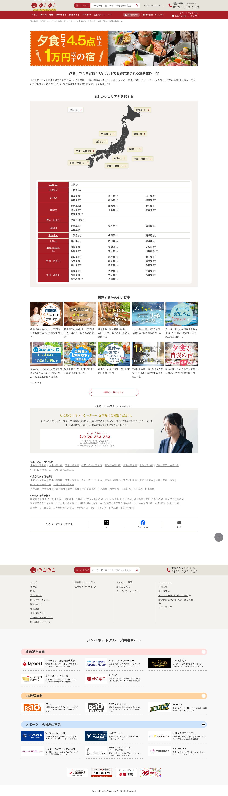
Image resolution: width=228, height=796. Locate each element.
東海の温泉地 (130, 480)
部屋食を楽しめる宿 (40, 507)
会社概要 (163, 591)
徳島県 (151, 261)
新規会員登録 (132, 14)
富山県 (76, 241)
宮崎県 (151, 275)
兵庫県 (76, 251)
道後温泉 (126, 488)
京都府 (113, 247)
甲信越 (106, 134)
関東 (133, 149)
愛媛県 (113, 265)
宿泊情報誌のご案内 (85, 582)
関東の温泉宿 (72, 465)
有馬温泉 (102, 488)
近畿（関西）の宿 (165, 480)
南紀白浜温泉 (89, 488)
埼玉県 (76, 210)
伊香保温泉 (59, 488)
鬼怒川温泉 (73, 488)
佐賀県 (113, 271)
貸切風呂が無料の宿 (87, 503)
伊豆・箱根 (141, 158)
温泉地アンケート (84, 586)
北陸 (99, 141)
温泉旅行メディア (102, 15)
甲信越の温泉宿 (113, 465)
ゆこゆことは (165, 582)
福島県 (151, 200)
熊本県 (76, 275)
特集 (51, 14)
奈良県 (113, 251)
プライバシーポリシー (127, 591)
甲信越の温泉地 (113, 480)
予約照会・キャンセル (41, 617)
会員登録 (34, 608)
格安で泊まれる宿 (174, 499)
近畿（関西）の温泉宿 (167, 465)
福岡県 (76, 271)
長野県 (113, 235)
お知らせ (163, 586)
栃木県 (76, 205)
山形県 (113, 200)
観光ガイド (74, 14)
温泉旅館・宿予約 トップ (41, 21)
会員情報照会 (37, 613)
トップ (34, 14)
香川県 (76, 265)
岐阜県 (113, 225)
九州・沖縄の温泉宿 (63, 469)
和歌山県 (152, 251)
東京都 (151, 210)
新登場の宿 (82, 507)
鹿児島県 (77, 279)
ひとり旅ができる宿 (63, 507)
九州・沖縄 (77, 162)
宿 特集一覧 (60, 21)
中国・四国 (83, 151)
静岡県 (76, 225)
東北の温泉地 (56, 480)
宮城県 (76, 200)
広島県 (76, 261)
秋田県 (151, 196)
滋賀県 (76, 247)
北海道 (141, 109)
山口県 (113, 261)
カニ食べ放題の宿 (143, 503)
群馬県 (151, 205)
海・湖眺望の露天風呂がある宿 (116, 503)
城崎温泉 (114, 488)
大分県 (113, 275)
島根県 (113, 257)
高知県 (151, 265)
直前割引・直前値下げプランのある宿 (83, 499)
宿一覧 (43, 14)
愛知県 (151, 225)
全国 (74, 109)
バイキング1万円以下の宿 (118, 499)
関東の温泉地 (72, 480)
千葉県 (113, 210)
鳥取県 (76, 257)
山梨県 (76, 235)
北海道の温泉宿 (38, 465)
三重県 (76, 229)
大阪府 (151, 247)
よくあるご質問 (124, 582)
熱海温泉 (46, 488)
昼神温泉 (138, 488)
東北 (138, 134)
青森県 (76, 196)
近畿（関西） (115, 165)
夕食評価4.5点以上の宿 (167, 503)
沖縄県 (113, 279)
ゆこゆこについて (155, 5)
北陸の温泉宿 (146, 465)
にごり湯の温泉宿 (65, 503)
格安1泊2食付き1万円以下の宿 (45, 499)
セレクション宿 (99, 507)
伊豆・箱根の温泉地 (91, 480)
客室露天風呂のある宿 (41, 503)
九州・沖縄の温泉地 (63, 484)
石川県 (113, 241)
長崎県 (151, 271)
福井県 (151, 241)
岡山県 (151, 257)
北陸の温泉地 (146, 480)
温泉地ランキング (39, 599)
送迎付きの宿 (128, 507)
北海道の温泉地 (38, 480)
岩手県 (113, 196)
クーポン (86, 14)
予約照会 (154, 14)
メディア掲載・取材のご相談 (173, 595)
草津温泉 (34, 488)
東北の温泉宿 (56, 465)
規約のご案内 (123, 586)
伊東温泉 (149, 488)
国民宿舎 (113, 507)
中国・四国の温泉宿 (40, 469)
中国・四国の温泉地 (40, 484)
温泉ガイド (61, 14)
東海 (118, 158)
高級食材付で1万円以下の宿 (148, 499)
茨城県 (113, 205)
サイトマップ (165, 607)
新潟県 (151, 235)
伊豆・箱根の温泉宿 (91, 465)
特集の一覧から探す (114, 392)
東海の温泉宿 (130, 465)
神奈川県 (77, 214)
